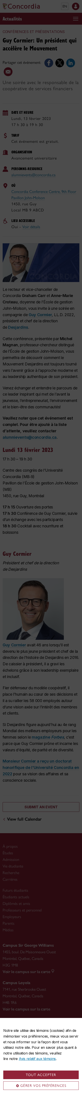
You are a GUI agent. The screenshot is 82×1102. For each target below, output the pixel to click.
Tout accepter (41, 1075)
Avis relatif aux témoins (37, 1058)
